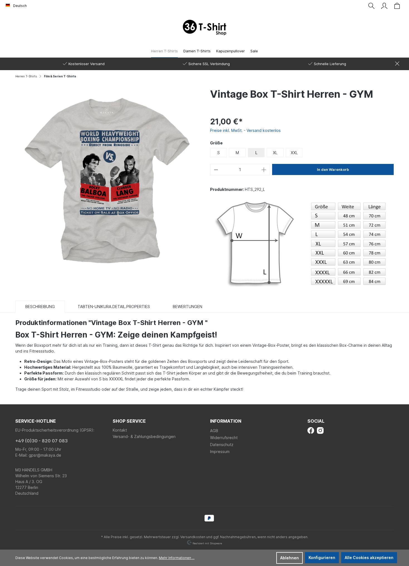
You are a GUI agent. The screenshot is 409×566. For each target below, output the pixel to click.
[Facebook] (310, 430)
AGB (214, 430)
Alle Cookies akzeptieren (369, 557)
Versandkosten (192, 537)
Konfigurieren (322, 557)
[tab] (40, 306)
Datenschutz (221, 444)
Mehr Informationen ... (176, 558)
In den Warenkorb (333, 169)
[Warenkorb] (397, 6)
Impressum (220, 451)
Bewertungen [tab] (187, 306)
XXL (294, 152)
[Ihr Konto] (384, 6)
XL (275, 152)
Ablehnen (289, 557)
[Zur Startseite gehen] (204, 27)
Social (315, 421)
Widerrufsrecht (224, 437)
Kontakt (120, 430)
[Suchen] (371, 6)
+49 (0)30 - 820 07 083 (41, 441)
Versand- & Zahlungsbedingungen (144, 436)
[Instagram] (320, 430)
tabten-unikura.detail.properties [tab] (114, 306)
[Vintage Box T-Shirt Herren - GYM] (107, 179)
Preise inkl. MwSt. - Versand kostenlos (245, 130)
